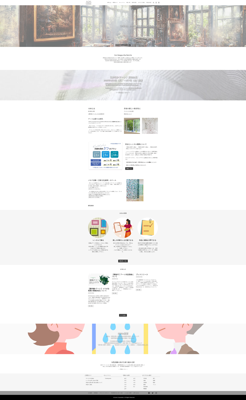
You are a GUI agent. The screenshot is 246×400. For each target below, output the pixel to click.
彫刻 (154, 382)
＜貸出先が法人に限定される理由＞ (95, 195)
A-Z (134, 386)
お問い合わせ (136, 392)
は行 (125, 388)
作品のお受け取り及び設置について (94, 382)
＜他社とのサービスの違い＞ (94, 197)
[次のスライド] (126, 45)
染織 (154, 380)
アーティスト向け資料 (129, 111)
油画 (145, 380)
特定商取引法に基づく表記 (117, 392)
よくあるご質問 (128, 392)
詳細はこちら (129, 168)
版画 (145, 384)
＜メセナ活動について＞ (93, 187)
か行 (125, 380)
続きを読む (115, 293)
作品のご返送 (89, 384)
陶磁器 (145, 388)
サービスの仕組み (90, 378)
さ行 (125, 382)
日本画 (145, 378)
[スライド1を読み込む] (119, 45)
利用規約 (96, 392)
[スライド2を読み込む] (120, 45)
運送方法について (128, 113)
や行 (134, 380)
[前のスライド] (116, 45)
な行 (125, 386)
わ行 (134, 384)
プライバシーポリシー (104, 392)
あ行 (125, 378)
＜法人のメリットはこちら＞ (94, 188)
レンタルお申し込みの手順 (92, 380)
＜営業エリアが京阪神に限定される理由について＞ (99, 194)
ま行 (134, 378)
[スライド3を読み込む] (121, 45)
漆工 (154, 378)
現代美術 (146, 386)
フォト (154, 384)
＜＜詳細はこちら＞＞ (123, 369)
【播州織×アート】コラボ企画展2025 (96, 113)
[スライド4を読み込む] (122, 45)
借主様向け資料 (91, 111)
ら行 (134, 382)
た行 (125, 384)
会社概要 (90, 392)
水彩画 (145, 382)
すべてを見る (123, 315)
